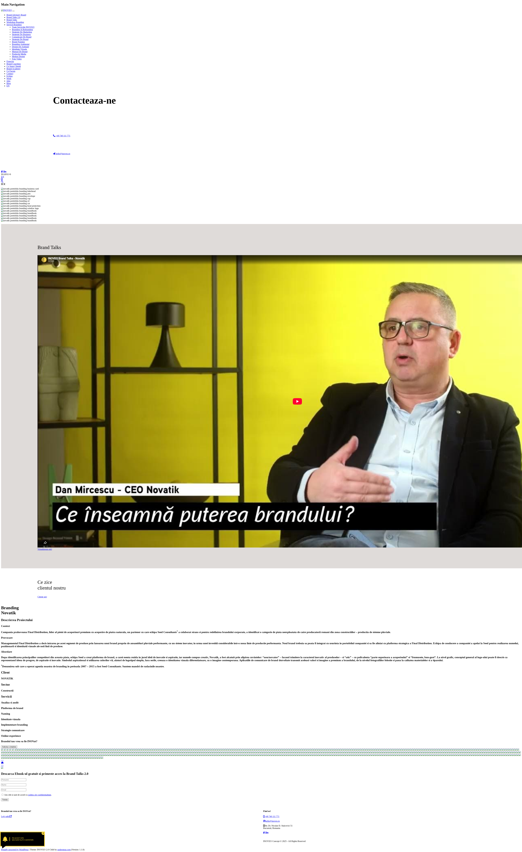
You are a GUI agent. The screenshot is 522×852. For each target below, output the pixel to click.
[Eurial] (179, 750)
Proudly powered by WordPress (14, 849)
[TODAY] (87, 750)
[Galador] (185, 750)
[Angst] (238, 750)
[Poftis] (242, 750)
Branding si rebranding (22, 29)
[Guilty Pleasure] (183, 750)
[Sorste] (172, 750)
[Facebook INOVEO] (1, 172)
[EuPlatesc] (53, 750)
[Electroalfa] (151, 750)
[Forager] (77, 750)
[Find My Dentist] (27, 750)
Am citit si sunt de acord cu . (28, 795)
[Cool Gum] (222, 750)
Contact (10, 73)
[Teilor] (59, 750)
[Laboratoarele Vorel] (166, 750)
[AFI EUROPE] (57, 750)
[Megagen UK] (272, 750)
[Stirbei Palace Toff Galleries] (33, 750)
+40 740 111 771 (62, 136)
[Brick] (79, 750)
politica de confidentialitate (39, 795)
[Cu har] (264, 750)
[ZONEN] (107, 750)
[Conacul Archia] (240, 750)
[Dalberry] (198, 750)
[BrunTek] (227, 750)
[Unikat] (42, 750)
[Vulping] (192, 750)
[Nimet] (103, 750)
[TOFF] (109, 750)
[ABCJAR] (105, 750)
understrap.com (64, 849)
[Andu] (224, 750)
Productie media (19, 54)
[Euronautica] (168, 750)
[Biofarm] (5, 750)
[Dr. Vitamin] (214, 750)
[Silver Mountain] (259, 750)
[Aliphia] (205, 750)
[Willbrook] (281, 750)
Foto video (17, 59)
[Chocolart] (146, 750)
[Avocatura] (211, 750)
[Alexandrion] (255, 750)
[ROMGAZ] (64, 750)
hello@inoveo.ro (62, 154)
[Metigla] (133, 750)
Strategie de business (21, 34)
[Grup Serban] (74, 750)
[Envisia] (68, 750)
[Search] (2, 182)
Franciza (10, 61)
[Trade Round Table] (174, 750)
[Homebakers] (114, 750)
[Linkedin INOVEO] (5, 172)
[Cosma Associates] (153, 750)
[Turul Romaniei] (218, 750)
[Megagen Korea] (127, 750)
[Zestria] (279, 750)
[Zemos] (118, 750)
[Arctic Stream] (72, 750)
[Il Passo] (220, 750)
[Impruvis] (144, 750)
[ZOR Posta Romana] (20, 750)
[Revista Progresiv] (290, 750)
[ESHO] (94, 750)
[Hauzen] (92, 750)
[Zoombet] (266, 750)
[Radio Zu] (13, 750)
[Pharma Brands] (194, 750)
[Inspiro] (85, 750)
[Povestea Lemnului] (251, 750)
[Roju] (196, 750)
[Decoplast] (81, 750)
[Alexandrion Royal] (70, 750)
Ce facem (11, 71)
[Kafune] (283, 750)
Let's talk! (5, 816)
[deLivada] (207, 750)
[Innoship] (111, 750)
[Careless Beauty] (216, 750)
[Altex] (16, 750)
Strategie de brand (20, 39)
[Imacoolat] (181, 750)
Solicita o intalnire (9, 747)
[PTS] (101, 750)
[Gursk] (24, 750)
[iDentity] (159, 750)
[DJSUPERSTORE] (285, 750)
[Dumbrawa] (98, 750)
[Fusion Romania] (46, 750)
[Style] (170, 750)
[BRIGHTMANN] (48, 750)
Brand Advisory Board (16, 15)
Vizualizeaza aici (45, 549)
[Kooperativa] (203, 750)
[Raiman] (129, 750)
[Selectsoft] (44, 750)
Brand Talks (12, 20)
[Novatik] (261, 750)
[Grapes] (124, 750)
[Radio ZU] (257, 750)
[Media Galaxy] (164, 750)
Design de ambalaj (20, 47)
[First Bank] (8, 750)
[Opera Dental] (140, 750)
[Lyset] (66, 750)
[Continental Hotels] (35, 750)
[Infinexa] (18, 750)
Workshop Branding (15, 22)
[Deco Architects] (161, 750)
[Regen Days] (29, 750)
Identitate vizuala (19, 49)
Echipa (10, 76)
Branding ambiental (20, 44)
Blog (9, 83)
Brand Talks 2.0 (13, 17)
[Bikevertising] (157, 750)
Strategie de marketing (22, 32)
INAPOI (6, 174)
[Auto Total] (40, 750)
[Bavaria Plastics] (83, 750)
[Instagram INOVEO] (3, 172)
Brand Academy (14, 69)
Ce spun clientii (14, 66)
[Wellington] (155, 750)
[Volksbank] (201, 750)
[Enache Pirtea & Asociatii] (50, 750)
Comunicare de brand (21, 37)
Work (9, 78)
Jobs (8, 81)
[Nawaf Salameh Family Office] (37, 750)
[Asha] (233, 750)
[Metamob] (188, 750)
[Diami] (248, 750)
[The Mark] (275, 750)
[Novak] (135, 750)
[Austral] (229, 750)
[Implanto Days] (31, 750)
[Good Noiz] (55, 750)
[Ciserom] (246, 750)
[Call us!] (2, 179)
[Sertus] (231, 750)
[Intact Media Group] (209, 750)
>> (2, 765)
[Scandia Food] (177, 750)
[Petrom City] (277, 750)
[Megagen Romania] (148, 750)
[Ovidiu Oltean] (244, 750)
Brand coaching (14, 64)
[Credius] (190, 750)
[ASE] (2, 750)
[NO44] (116, 750)
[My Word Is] (61, 750)
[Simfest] (270, 750)
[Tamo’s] (288, 750)
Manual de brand (19, 51)
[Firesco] (131, 750)
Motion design (18, 56)
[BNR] (10, 750)
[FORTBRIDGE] (90, 750)
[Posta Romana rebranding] (22, 750)
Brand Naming (18, 42)
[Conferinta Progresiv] (96, 750)
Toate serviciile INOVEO (23, 27)
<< (2, 760)
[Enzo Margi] (142, 750)
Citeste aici (42, 597)
